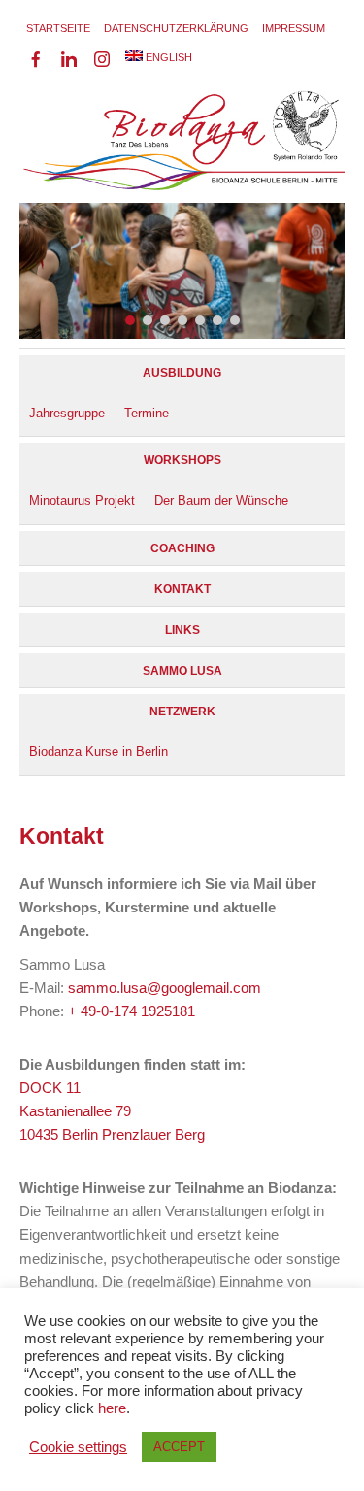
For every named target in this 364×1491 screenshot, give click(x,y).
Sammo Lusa (182, 671)
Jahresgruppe (67, 413)
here (112, 1408)
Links (182, 630)
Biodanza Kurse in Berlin (98, 752)
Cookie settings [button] (78, 1447)
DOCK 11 (50, 1087)
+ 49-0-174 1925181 (131, 1011)
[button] (130, 320)
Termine (146, 413)
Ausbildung (182, 373)
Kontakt (182, 589)
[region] (182, 172)
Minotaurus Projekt (82, 500)
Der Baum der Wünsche (221, 500)
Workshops (182, 460)
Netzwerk (182, 711)
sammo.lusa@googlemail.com (164, 987)
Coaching (182, 548)
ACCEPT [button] (179, 1447)
